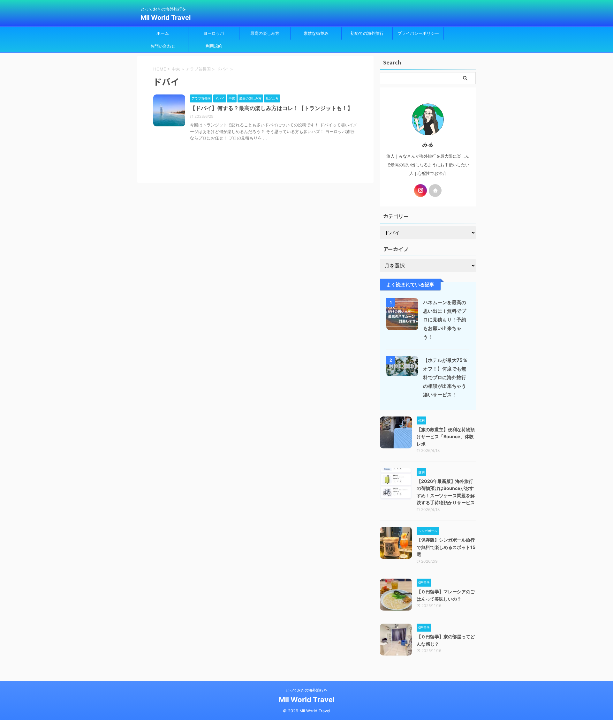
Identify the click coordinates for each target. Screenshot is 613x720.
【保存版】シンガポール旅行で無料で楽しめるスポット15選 (446, 547)
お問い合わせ (162, 46)
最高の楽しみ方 (264, 33)
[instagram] (420, 190)
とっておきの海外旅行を (306, 690)
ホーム (162, 33)
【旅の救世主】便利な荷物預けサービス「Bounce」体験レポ (446, 436)
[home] (435, 190)
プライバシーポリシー (418, 33)
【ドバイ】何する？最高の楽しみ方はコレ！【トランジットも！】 (271, 108)
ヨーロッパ (213, 33)
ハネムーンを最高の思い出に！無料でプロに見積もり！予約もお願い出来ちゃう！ (444, 319)
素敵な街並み (316, 33)
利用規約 (214, 46)
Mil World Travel (165, 17)
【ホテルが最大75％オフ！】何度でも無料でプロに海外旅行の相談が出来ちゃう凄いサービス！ (445, 377)
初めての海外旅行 (367, 33)
